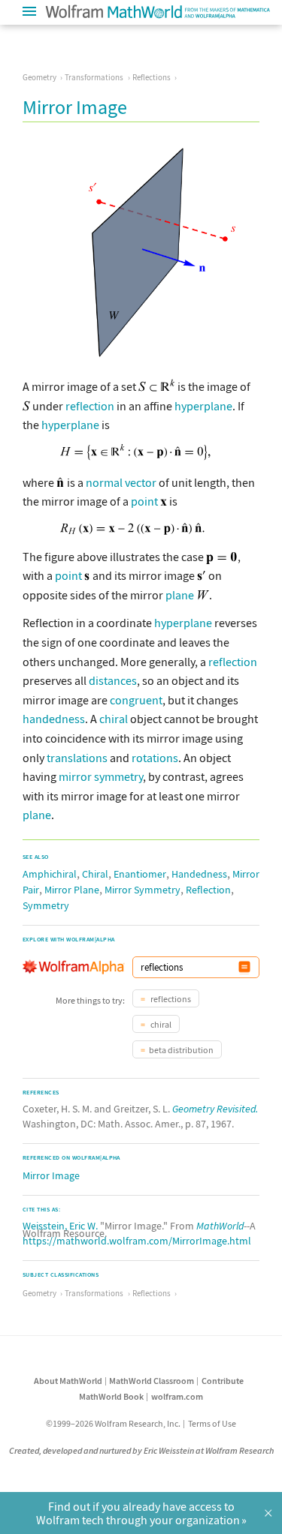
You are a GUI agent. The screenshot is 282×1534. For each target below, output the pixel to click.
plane (179, 594)
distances (113, 680)
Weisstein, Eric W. (60, 1225)
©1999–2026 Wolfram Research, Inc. (113, 1423)
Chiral (95, 874)
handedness (54, 718)
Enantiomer (140, 874)
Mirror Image (51, 1175)
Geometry (39, 77)
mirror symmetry (101, 776)
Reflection (208, 889)
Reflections (151, 77)
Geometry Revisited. (215, 1108)
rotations (155, 757)
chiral (113, 718)
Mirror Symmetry (142, 889)
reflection (89, 405)
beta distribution (181, 1049)
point (144, 501)
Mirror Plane (71, 889)
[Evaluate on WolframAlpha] (244, 967)
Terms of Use (212, 1423)
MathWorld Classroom (151, 1380)
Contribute (223, 1380)
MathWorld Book (111, 1396)
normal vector (121, 482)
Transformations (94, 77)
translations (77, 757)
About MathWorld (68, 1380)
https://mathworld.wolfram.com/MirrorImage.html (137, 1240)
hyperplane (203, 405)
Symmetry (46, 905)
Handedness (199, 874)
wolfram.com (177, 1396)
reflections (170, 998)
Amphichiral (50, 874)
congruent (136, 699)
